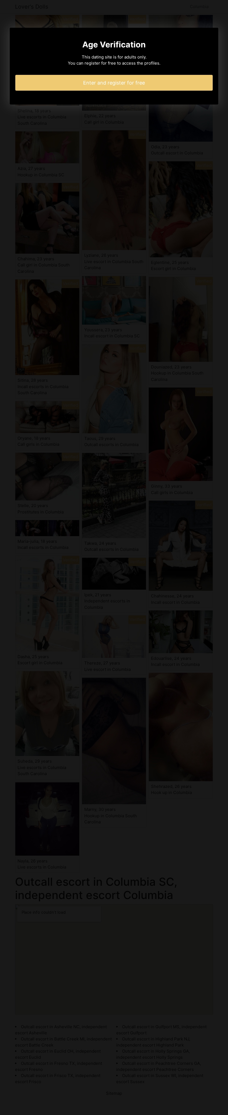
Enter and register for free (114, 83)
